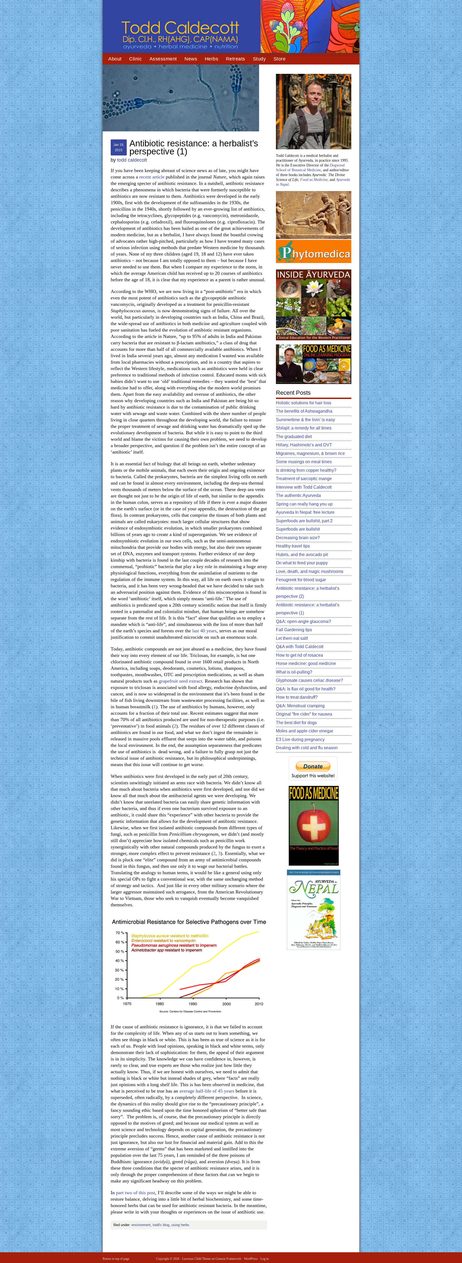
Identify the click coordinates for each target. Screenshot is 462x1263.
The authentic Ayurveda (298, 495)
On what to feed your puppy (302, 563)
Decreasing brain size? (298, 537)
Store (280, 59)
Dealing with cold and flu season (307, 747)
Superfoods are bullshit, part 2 (304, 521)
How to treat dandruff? (297, 697)
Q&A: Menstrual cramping (300, 705)
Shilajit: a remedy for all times (304, 428)
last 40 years (204, 630)
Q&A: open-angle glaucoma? (303, 621)
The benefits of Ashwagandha (304, 411)
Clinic (135, 59)
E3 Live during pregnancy (300, 739)
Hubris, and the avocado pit (302, 554)
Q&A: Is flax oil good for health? (306, 689)
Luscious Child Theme (196, 1259)
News (190, 59)
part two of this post (135, 1192)
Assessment (163, 59)
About (115, 59)
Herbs (211, 59)
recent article (151, 177)
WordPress (251, 1259)
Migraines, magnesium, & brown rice (310, 453)
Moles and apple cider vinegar (304, 731)
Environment (141, 1225)
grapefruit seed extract (180, 681)
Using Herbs (180, 1225)
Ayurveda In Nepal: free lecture (305, 512)
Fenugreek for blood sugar (301, 579)
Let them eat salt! (292, 638)
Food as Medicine (314, 180)
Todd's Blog (161, 1225)
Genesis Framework (228, 1259)
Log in (264, 1259)
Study (259, 59)
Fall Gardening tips (294, 629)
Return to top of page (116, 1259)
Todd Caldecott (231, 27)
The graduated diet (294, 436)
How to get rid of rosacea (299, 655)
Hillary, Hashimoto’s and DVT (304, 445)
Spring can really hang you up (304, 504)
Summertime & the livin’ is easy (305, 419)
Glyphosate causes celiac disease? (309, 680)
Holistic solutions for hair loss (303, 403)
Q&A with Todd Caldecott (299, 646)
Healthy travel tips (293, 546)
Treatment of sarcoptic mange (304, 478)
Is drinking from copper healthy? (306, 470)
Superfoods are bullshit (298, 529)
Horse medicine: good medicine (306, 663)
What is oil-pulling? (294, 672)
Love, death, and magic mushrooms (309, 571)
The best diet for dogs (296, 722)
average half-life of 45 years (206, 1091)
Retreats (235, 59)
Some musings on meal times (304, 461)
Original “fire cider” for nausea (304, 714)
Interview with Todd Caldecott (304, 487)
